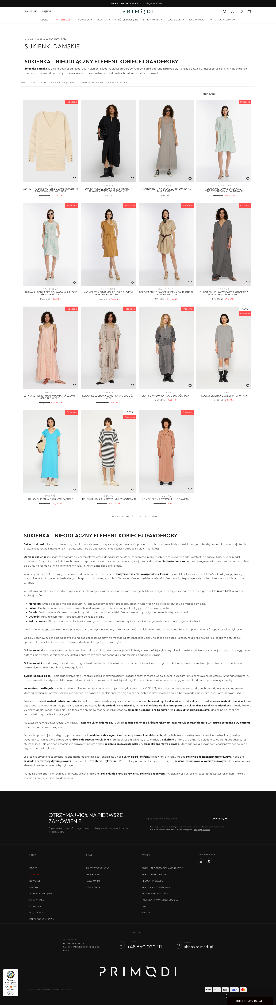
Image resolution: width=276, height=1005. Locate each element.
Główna (29, 38)
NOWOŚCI (83, 19)
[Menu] (16, 971)
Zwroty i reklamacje (154, 874)
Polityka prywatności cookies (160, 900)
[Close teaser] (226, 996)
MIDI (33, 82)
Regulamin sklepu (152, 881)
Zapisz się (218, 819)
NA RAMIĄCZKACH (117, 82)
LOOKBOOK (174, 19)
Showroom (92, 874)
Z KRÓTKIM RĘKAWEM (63, 82)
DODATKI (101, 19)
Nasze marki (93, 881)
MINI (23, 82)
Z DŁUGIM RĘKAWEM (91, 82)
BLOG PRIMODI (196, 19)
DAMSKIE (31, 11)
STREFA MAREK (152, 19)
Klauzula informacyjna (156, 887)
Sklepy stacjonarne (97, 868)
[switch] (11, 993)
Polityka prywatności (155, 893)
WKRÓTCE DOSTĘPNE (126, 19)
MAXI (43, 82)
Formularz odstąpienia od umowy (162, 868)
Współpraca (93, 887)
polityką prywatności (202, 829)
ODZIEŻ (44, 19)
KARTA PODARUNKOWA (223, 19)
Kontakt (147, 912)
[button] (250, 1001)
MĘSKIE (46, 11)
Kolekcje (39, 38)
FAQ (144, 906)
